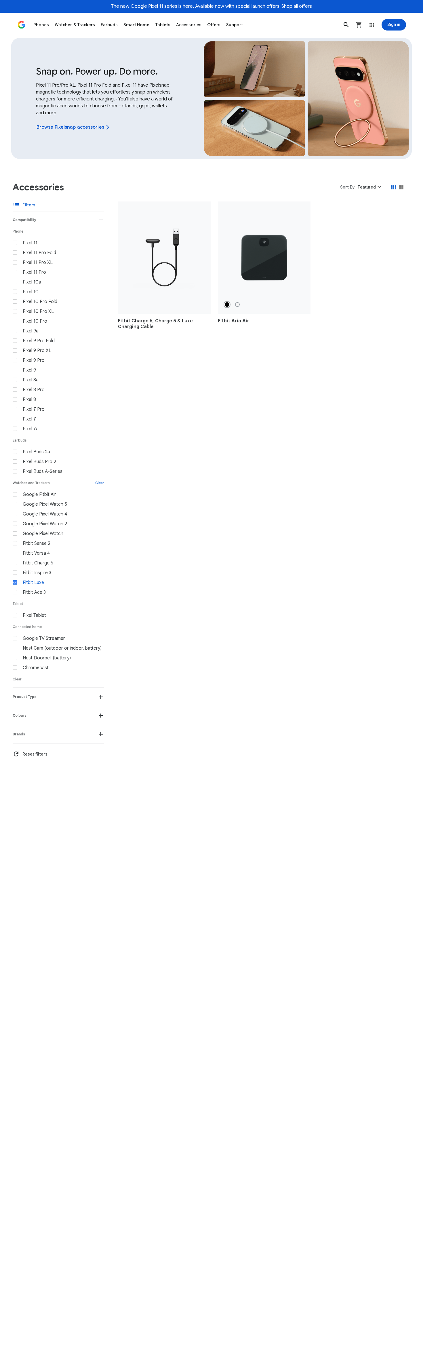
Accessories (188, 24)
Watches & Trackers (75, 24)
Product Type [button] (25, 697)
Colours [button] (19, 715)
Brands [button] (19, 734)
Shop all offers (296, 6)
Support (234, 24)
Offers (213, 24)
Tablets (162, 24)
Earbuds (109, 24)
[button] (346, 24)
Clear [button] (99, 483)
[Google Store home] (21, 24)
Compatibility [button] (24, 220)
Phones (41, 24)
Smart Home (136, 24)
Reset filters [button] (30, 754)
